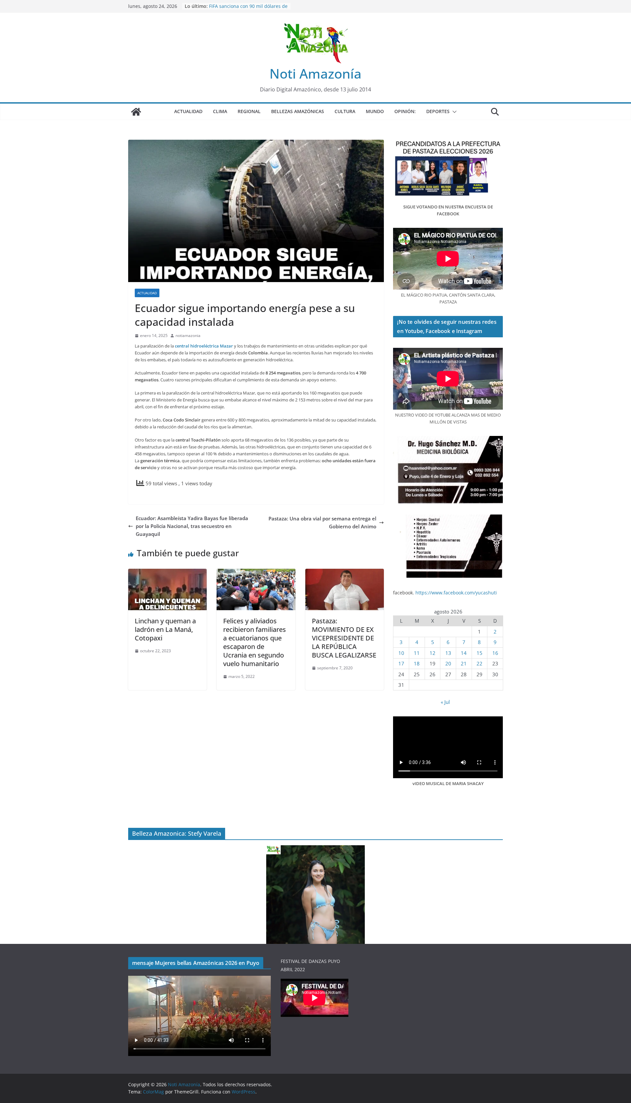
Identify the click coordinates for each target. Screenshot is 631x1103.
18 (417, 663)
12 (432, 653)
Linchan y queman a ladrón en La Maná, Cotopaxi (165, 629)
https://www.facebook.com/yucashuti (456, 592)
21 (464, 663)
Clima (220, 111)
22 (479, 663)
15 (479, 653)
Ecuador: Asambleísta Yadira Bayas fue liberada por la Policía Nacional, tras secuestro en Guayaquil (192, 526)
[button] (453, 112)
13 (448, 653)
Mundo (375, 111)
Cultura (345, 111)
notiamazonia (187, 335)
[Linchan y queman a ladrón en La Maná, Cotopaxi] (167, 572)
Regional (249, 111)
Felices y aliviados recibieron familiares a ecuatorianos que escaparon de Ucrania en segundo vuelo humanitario (254, 642)
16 (495, 653)
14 (464, 653)
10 (401, 653)
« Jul (445, 702)
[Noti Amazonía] (136, 112)
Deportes (438, 111)
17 (401, 663)
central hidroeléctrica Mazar (204, 346)
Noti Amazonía (315, 73)
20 (448, 663)
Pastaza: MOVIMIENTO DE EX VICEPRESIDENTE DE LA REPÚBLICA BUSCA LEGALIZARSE (344, 637)
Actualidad (188, 111)
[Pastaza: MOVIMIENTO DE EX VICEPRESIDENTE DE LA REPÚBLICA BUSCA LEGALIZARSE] (344, 572)
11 (417, 653)
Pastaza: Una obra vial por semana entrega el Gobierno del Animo (322, 522)
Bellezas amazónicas (297, 111)
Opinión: (405, 111)
